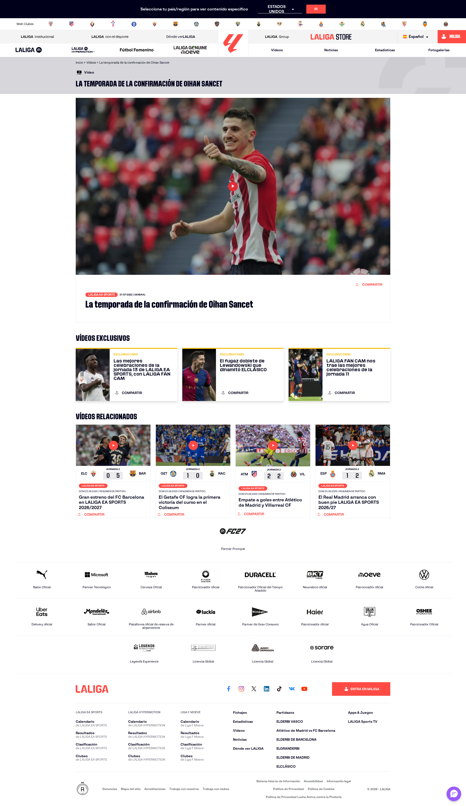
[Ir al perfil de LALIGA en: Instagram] (241, 689)
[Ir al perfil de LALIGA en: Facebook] (228, 689)
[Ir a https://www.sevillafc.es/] (404, 24)
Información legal (339, 781)
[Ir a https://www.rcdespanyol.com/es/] (321, 24)
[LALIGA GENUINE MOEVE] (190, 50)
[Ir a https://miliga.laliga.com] (452, 36)
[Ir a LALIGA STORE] (331, 36)
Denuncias (109, 788)
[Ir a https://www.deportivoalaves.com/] (134, 24)
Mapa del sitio (131, 788)
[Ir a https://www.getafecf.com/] (196, 24)
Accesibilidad (313, 781)
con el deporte (110, 37)
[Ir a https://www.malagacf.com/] (237, 24)
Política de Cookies (321, 788)
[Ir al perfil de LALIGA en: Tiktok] (279, 689)
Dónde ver (180, 37)
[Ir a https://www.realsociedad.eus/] (383, 24)
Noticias (331, 50)
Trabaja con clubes (216, 788)
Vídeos (277, 50)
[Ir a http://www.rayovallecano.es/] (279, 24)
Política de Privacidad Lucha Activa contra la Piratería (303, 796)
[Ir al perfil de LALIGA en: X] (254, 689)
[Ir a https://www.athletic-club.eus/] (50, 24)
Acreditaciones (155, 788)
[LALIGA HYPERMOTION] (83, 50)
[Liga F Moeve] (137, 50)
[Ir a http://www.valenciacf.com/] (425, 24)
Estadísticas (385, 50)
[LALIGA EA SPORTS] (29, 50)
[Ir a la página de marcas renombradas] (82, 789)
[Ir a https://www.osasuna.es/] (92, 24)
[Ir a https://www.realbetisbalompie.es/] (342, 24)
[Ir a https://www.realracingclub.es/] (258, 24)
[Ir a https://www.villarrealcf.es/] (445, 24)
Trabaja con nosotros (184, 788)
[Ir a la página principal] (233, 55)
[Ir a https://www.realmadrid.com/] (362, 24)
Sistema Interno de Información (278, 781)
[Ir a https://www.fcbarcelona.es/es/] (175, 24)
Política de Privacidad (288, 788)
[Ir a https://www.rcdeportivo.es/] (300, 24)
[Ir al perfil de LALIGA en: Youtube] (304, 689)
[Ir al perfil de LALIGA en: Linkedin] (266, 689)
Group (277, 37)
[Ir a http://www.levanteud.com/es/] (217, 24)
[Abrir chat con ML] (454, 794)
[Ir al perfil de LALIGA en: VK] (291, 689)
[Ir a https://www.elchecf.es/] (154, 24)
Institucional (37, 37)
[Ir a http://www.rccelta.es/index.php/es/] (113, 24)
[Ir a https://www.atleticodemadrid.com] (71, 24)
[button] (29, 50)
